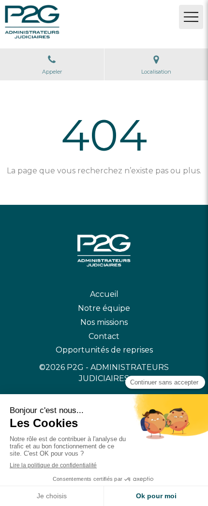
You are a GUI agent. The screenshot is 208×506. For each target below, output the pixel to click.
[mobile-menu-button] (191, 17)
